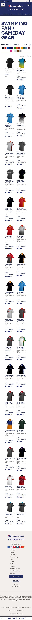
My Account (13, 564)
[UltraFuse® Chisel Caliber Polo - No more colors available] (10, 141)
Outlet (12, 561)
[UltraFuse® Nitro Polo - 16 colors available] (10, 419)
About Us (12, 550)
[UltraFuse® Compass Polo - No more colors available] (22, 281)
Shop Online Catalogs (16, 570)
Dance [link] (13, 14)
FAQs (11, 559)
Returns (12, 566)
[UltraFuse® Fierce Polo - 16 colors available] (10, 253)
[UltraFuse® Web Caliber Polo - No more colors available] (10, 502)
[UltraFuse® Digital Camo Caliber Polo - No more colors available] (22, 169)
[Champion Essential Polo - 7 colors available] (10, 85)
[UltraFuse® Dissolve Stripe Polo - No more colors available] (10, 225)
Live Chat (16, 581)
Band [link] (19, 14)
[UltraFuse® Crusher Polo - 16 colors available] (22, 336)
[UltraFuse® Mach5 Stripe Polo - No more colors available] (22, 391)
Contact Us (13, 554)
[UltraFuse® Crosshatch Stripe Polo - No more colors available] (10, 336)
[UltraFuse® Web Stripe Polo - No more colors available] (22, 502)
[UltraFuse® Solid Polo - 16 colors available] (22, 447)
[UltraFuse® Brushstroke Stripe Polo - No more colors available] (10, 113)
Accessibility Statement (16, 613)
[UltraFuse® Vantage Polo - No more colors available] (22, 475)
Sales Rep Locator (15, 568)
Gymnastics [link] (27, 14)
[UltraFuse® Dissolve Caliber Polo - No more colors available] (22, 197)
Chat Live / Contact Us (5, 1)
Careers (12, 552)
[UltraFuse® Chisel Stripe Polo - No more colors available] (10, 308)
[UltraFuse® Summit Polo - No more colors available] (10, 475)
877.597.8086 (16, 586)
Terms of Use (11, 610)
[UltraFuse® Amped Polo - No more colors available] (22, 58)
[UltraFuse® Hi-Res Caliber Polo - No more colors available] (22, 364)
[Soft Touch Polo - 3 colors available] (10, 58)
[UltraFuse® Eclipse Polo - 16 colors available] (22, 225)
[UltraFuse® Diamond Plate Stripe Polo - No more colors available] (10, 169)
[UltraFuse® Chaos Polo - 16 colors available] (22, 113)
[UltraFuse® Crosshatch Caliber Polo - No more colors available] (22, 308)
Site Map (12, 573)
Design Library (14, 557)
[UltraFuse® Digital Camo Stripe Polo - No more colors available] (10, 197)
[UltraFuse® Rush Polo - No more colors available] (10, 447)
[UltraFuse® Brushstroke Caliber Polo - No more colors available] (22, 85)
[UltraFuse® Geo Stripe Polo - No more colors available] (10, 281)
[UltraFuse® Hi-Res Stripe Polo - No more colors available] (10, 364)
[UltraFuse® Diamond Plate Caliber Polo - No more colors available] (22, 141)
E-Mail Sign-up (16, 576)
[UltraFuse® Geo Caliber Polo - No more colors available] (22, 253)
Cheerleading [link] (4, 14)
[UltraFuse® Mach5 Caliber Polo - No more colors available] (10, 391)
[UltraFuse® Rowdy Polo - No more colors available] (22, 419)
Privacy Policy (16, 601)
